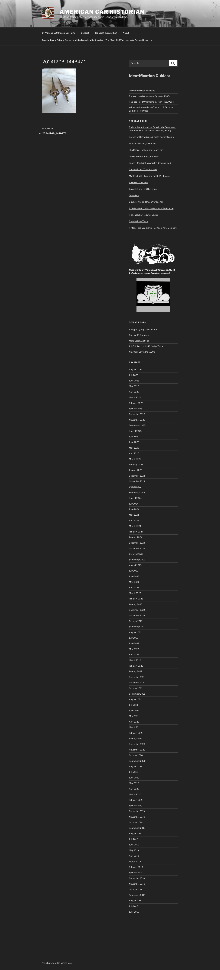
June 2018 (134, 911)
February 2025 (136, 464)
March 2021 (135, 727)
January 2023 (135, 604)
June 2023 (134, 576)
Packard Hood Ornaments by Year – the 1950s (151, 101)
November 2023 (137, 548)
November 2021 (137, 682)
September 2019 (137, 828)
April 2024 (134, 520)
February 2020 (136, 800)
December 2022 (137, 610)
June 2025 (134, 442)
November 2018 (137, 884)
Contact (85, 33)
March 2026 (135, 397)
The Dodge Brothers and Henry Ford (146, 150)
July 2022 (133, 638)
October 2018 (135, 889)
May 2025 (134, 447)
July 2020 (133, 772)
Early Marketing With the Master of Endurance (151, 208)
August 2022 (135, 632)
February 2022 (136, 666)
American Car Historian (102, 12)
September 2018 (137, 895)
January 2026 (135, 408)
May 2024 (134, 514)
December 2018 (137, 878)
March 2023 (135, 593)
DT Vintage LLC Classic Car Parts (58, 33)
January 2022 (135, 671)
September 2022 (137, 626)
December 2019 (137, 811)
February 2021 (136, 733)
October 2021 (135, 688)
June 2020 (134, 777)
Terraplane (134, 195)
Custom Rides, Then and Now (143, 169)
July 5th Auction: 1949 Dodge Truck (146, 346)
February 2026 (136, 403)
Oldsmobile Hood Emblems (142, 90)
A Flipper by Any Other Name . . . (144, 329)
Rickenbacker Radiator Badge (143, 215)
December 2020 (137, 744)
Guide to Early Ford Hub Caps (143, 189)
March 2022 (135, 660)
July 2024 (133, 503)
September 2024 (137, 492)
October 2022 (135, 621)
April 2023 (134, 587)
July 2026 (133, 375)
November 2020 (137, 749)
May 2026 (134, 386)
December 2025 (137, 414)
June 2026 (134, 380)
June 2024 (134, 509)
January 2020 (135, 805)
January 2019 (135, 872)
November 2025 (137, 420)
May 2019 (134, 850)
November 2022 (137, 615)
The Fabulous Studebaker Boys (144, 156)
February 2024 (136, 531)
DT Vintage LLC (149, 270)
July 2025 (133, 436)
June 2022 (134, 643)
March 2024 (135, 526)
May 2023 (134, 582)
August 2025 (135, 431)
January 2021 (135, 738)
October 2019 (135, 822)
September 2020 (137, 761)
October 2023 (136, 554)
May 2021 (134, 716)
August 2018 (135, 900)
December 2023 (137, 542)
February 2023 (136, 598)
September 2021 (137, 693)
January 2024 (135, 537)
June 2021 (134, 710)
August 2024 (135, 498)
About (126, 33)
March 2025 (135, 459)
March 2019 (135, 861)
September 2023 (137, 559)
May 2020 (134, 783)
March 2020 (135, 794)
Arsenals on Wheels (138, 182)
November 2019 (137, 817)
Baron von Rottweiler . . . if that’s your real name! (151, 137)
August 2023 (135, 565)
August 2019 (135, 833)
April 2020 (134, 789)
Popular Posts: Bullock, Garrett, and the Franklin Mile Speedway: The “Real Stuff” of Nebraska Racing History (96, 40)
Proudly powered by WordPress (56, 963)
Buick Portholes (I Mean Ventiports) (146, 202)
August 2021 (135, 699)
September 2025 (137, 425)
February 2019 (136, 867)
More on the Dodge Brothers (142, 143)
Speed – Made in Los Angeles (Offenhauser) (150, 163)
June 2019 (134, 844)
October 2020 (136, 755)
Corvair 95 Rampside (139, 335)
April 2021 (134, 721)
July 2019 (133, 839)
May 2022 (134, 649)
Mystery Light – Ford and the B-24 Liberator (149, 176)
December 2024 (137, 475)
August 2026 (135, 369)
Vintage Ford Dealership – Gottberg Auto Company (153, 228)
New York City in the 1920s (142, 351)
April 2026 (134, 392)
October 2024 (136, 487)
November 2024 (137, 481)
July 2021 (133, 705)
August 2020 (135, 766)
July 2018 (133, 906)
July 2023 (133, 570)
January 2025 (135, 470)
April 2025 (134, 453)
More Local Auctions (139, 340)
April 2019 (134, 856)
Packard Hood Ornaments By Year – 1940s (149, 96)
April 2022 (134, 654)
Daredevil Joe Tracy (138, 221)
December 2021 (137, 677)
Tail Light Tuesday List (106, 33)
